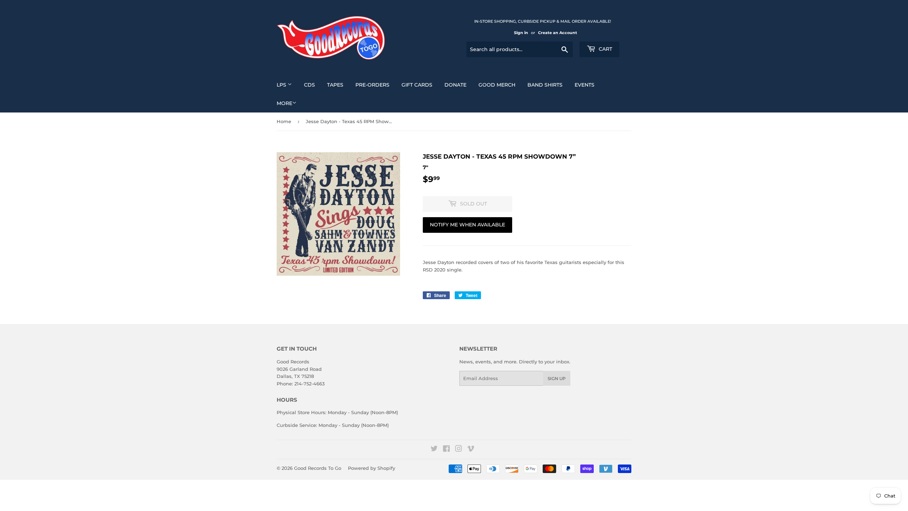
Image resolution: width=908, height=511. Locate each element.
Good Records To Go (317, 468)
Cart (604, 49)
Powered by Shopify (371, 468)
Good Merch (496, 85)
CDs (309, 85)
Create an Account (557, 32)
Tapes (335, 85)
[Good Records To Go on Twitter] (434, 449)
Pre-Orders (372, 85)
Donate (455, 85)
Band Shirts (545, 85)
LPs (282, 85)
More (284, 103)
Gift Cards (417, 85)
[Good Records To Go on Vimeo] (470, 449)
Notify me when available (467, 224)
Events (584, 85)
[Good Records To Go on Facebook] (446, 449)
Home (284, 121)
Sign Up (557, 378)
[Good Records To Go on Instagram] (458, 449)
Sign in (521, 32)
